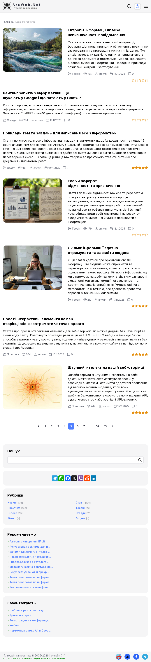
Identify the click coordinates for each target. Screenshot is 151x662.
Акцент (80, 518)
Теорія (76, 73)
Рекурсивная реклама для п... (30, 546)
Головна (8, 21)
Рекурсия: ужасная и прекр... (29, 571)
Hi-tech (12, 513)
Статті (11, 167)
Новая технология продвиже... (30, 556)
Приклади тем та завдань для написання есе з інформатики (60, 133)
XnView (14, 625)
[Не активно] (136, 657)
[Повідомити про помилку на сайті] (119, 657)
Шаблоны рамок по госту (27, 610)
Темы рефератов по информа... (31, 577)
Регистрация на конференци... (30, 620)
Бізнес (12, 518)
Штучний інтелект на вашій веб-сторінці (106, 367)
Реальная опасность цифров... (30, 587)
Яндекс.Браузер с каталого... (29, 561)
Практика (13, 354)
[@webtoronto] (127, 657)
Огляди (11, 120)
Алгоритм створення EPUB (27, 541)
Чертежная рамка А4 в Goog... (30, 630)
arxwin (103, 73)
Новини (12, 502)
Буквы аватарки (20, 615)
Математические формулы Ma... (31, 566)
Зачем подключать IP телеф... (30, 551)
